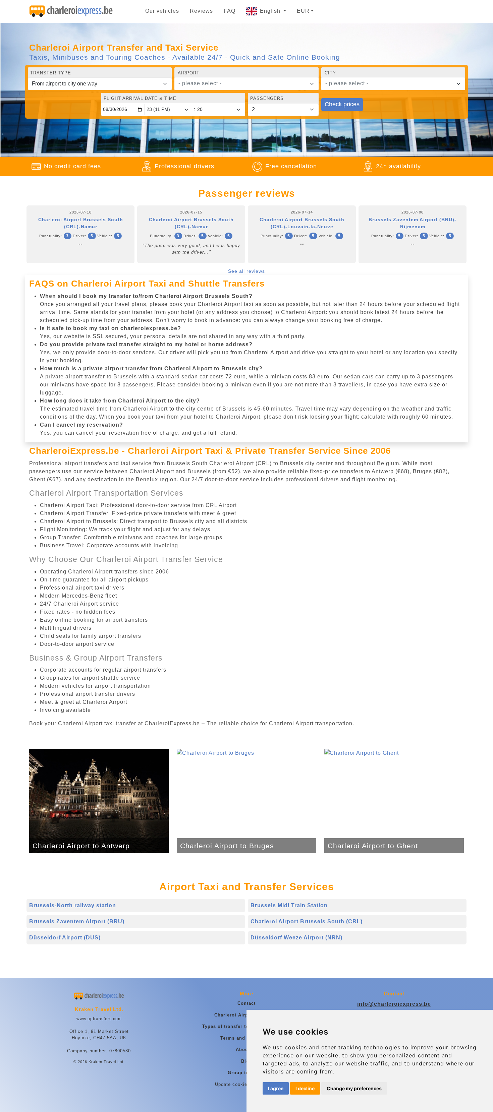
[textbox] (242, 83)
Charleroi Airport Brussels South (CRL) (307, 921)
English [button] (271, 11)
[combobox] (246, 83)
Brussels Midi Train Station (289, 905)
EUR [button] (303, 11)
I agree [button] (275, 1088)
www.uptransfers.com (99, 1018)
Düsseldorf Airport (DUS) (65, 937)
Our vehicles (162, 11)
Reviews (201, 11)
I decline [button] (305, 1088)
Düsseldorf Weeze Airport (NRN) (296, 937)
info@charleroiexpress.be (394, 1004)
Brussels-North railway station (72, 905)
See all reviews (246, 271)
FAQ (229, 11)
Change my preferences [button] (354, 1088)
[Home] (71, 11)
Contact (246, 1003)
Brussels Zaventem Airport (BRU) (76, 921)
